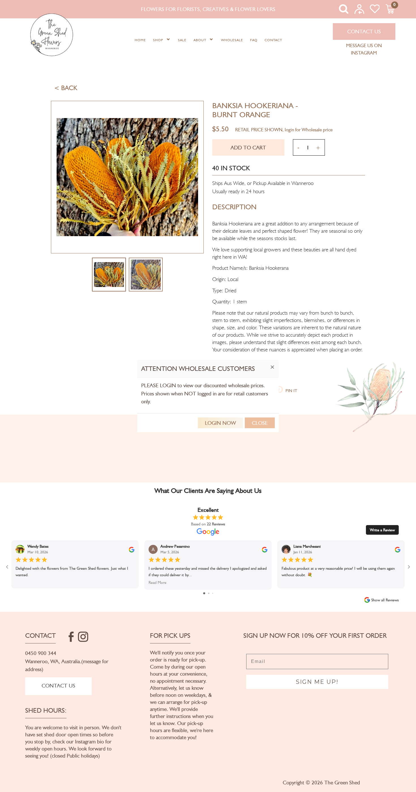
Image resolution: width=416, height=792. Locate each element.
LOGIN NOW (220, 423)
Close (260, 423)
